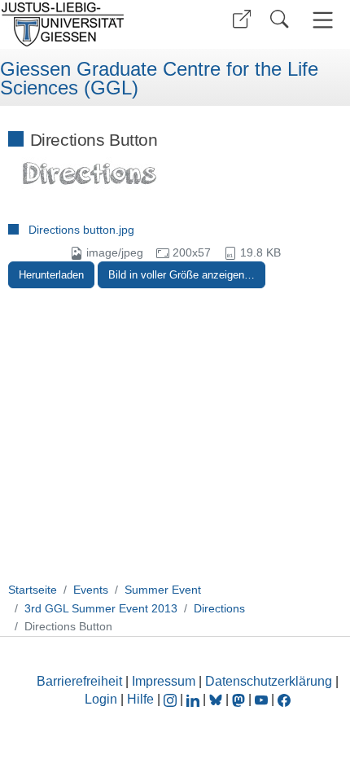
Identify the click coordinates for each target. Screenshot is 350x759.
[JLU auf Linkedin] (194, 699)
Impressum (163, 681)
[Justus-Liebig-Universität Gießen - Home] (85, 24)
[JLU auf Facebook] (284, 699)
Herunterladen (51, 275)
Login (102, 699)
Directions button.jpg (81, 229)
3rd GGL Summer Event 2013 (100, 608)
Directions (219, 608)
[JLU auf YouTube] (261, 699)
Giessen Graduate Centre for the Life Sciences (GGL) (159, 78)
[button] (242, 19)
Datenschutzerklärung (268, 681)
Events (90, 589)
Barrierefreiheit (79, 681)
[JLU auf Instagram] (172, 699)
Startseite (32, 589)
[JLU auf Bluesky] (217, 699)
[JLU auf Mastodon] (240, 699)
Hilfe (140, 699)
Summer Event (163, 589)
